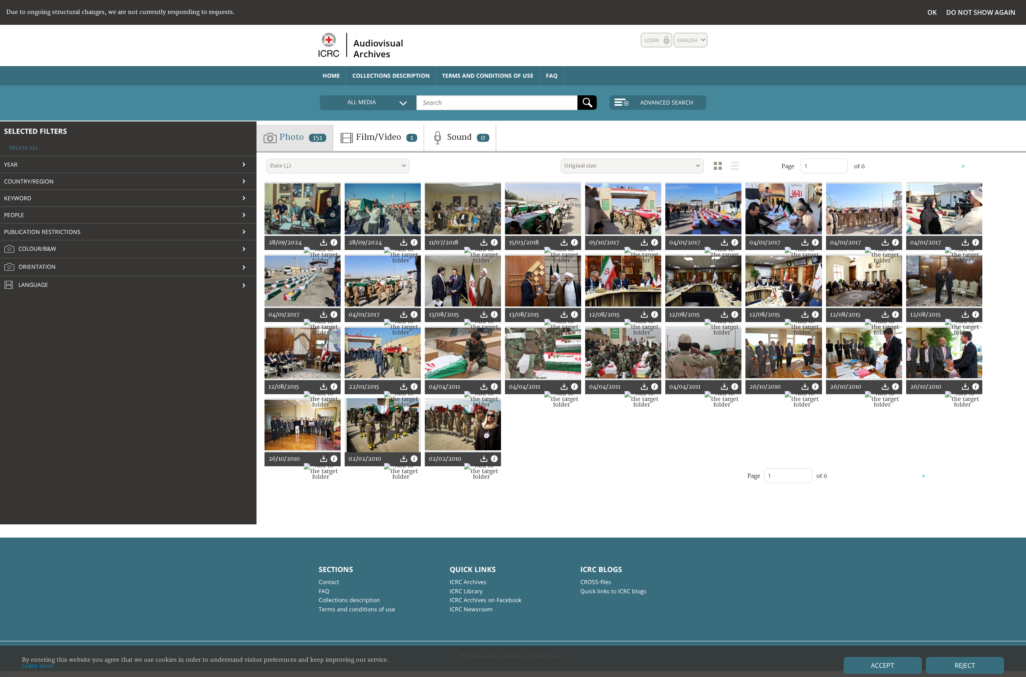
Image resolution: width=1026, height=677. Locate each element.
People (14, 215)
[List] (735, 166)
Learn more (38, 666)
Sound (465, 137)
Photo (299, 137)
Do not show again (981, 12)
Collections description (391, 75)
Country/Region (29, 181)
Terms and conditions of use (487, 75)
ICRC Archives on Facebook (485, 600)
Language (32, 284)
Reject (965, 665)
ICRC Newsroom (471, 609)
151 (317, 138)
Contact (329, 582)
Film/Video (383, 137)
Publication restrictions (42, 232)
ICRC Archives (468, 582)
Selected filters (35, 131)
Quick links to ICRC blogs (613, 591)
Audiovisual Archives (378, 48)
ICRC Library (466, 591)
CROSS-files (595, 582)
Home (331, 75)
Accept (882, 665)
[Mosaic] (718, 166)
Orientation (36, 266)
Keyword (17, 198)
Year (11, 164)
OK (932, 12)
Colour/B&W (36, 248)
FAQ (551, 75)
